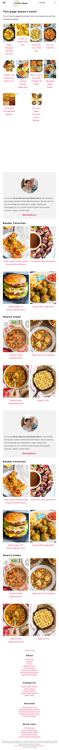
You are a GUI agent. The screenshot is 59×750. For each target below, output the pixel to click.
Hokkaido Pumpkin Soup (29, 714)
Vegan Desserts (29, 691)
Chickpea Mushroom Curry (29, 712)
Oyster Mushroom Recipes (29, 737)
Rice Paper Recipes (29, 734)
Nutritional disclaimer (29, 672)
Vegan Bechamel (29, 716)
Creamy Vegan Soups (29, 732)
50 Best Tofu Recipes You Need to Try (9, 78)
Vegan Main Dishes (29, 686)
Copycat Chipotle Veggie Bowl (23, 84)
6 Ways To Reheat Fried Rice (22, 42)
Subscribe (29, 659)
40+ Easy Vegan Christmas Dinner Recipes (36, 114)
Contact (29, 661)
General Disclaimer (29, 675)
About (29, 664)
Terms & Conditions (29, 670)
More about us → (29, 215)
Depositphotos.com (38, 745)
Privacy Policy (29, 668)
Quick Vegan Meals (29, 730)
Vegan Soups (29, 689)
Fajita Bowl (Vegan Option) (49, 84)
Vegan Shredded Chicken (29, 709)
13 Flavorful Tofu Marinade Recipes (9, 111)
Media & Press (29, 666)
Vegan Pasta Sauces (29, 693)
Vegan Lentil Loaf (29, 707)
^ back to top (29, 650)
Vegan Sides (29, 695)
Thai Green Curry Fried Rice (36, 48)
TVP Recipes (29, 728)
